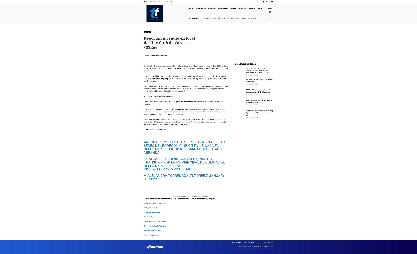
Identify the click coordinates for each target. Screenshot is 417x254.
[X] (269, 1)
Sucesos (147, 32)
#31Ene (174, 166)
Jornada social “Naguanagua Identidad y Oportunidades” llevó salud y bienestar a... (259, 113)
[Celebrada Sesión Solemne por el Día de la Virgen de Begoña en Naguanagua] (239, 103)
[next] (272, 18)
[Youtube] (272, 1)
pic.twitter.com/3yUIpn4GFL (169, 169)
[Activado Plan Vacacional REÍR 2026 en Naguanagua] (239, 82)
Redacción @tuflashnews (159, 55)
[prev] (268, 18)
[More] (166, 59)
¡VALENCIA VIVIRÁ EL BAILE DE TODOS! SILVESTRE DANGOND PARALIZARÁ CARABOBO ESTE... (258, 71)
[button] (270, 12)
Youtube (270, 242)
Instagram (250, 242)
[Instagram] (266, 1)
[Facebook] (263, 1)
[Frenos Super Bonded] (253, 147)
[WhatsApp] (161, 59)
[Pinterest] (156, 59)
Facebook (237, 242)
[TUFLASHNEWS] (154, 13)
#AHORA (151, 142)
